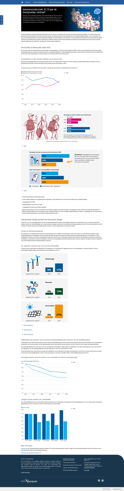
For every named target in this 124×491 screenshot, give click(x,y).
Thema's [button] (27, 2)
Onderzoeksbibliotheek (40, 2)
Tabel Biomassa (28, 329)
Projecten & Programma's (82, 2)
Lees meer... (87, 470)
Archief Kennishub (25, 472)
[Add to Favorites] (1, 16)
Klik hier (23, 448)
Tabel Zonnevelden (28, 334)
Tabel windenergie (28, 325)
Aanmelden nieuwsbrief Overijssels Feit (31, 452)
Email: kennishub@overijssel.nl (70, 470)
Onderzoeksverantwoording (57, 2)
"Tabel (25, 190)
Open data (69, 2)
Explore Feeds (106, 489)
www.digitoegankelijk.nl (89, 467)
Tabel (67, 72)
